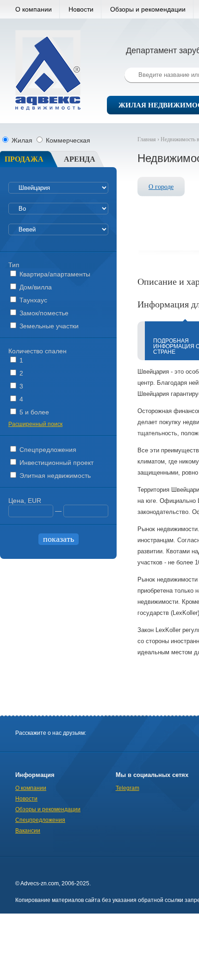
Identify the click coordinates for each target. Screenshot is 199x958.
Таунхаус (32, 300)
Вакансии (27, 830)
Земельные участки (48, 326)
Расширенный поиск (35, 424)
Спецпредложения (47, 449)
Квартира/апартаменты (54, 274)
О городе (161, 186)
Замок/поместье (43, 313)
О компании (33, 9)
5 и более (33, 412)
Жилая (22, 140)
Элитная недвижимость (54, 475)
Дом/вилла (35, 287)
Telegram (127, 788)
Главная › (149, 139)
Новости (80, 9)
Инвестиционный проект (55, 462)
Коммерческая (67, 140)
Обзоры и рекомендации (148, 9)
